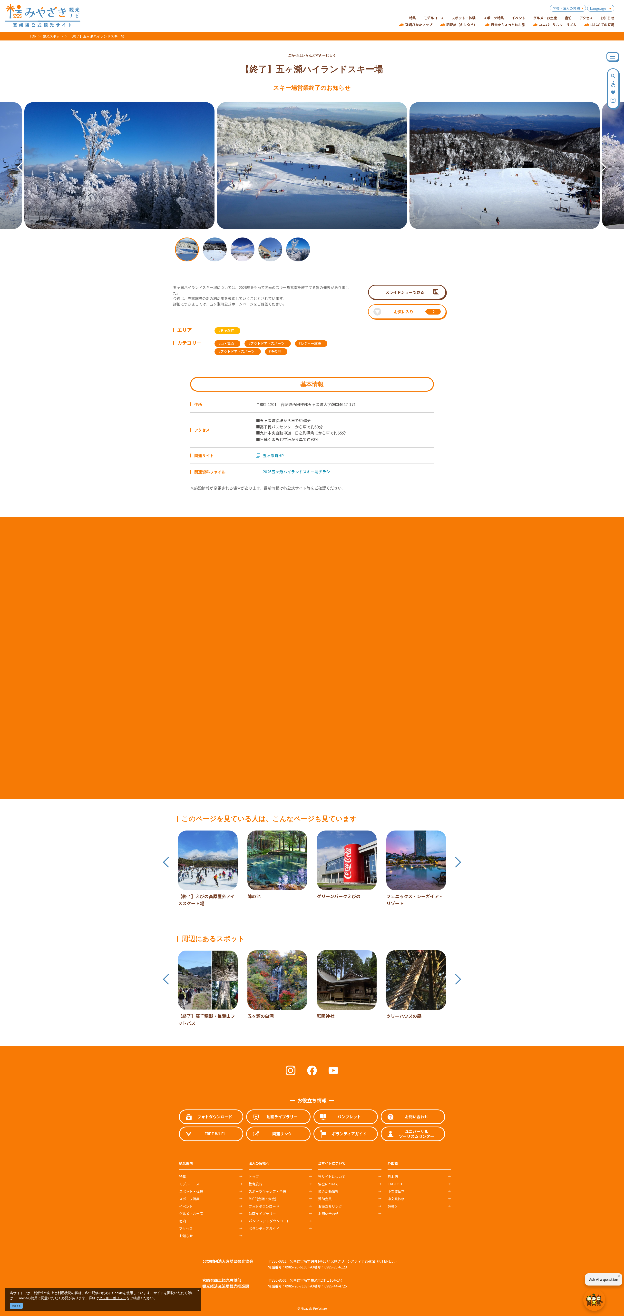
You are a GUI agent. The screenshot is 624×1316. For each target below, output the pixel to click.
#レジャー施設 (310, 343)
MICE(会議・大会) (262, 1198)
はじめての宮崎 (602, 24)
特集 (182, 1176)
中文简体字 (396, 1191)
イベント (186, 1206)
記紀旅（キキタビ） (461, 24)
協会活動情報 (328, 1191)
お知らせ (186, 1235)
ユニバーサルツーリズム (557, 24)
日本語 (393, 1176)
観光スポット (53, 36)
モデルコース (189, 1183)
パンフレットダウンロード (269, 1220)
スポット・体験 (191, 1191)
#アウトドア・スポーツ (266, 343)
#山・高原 (226, 343)
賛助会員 (325, 1198)
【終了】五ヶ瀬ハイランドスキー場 (96, 36)
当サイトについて (331, 1176)
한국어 (393, 1206)
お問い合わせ (328, 1213)
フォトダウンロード (264, 1206)
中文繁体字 (396, 1198)
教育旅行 (255, 1183)
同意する (16, 1305)
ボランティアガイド (264, 1228)
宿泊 (182, 1220)
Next (598, 160)
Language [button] (598, 8)
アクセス (186, 1228)
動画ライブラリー (262, 1213)
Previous (15, 160)
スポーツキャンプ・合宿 (267, 1191)
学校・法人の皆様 (566, 8)
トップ (254, 1176)
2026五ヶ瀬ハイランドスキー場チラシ (296, 472)
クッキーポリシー (112, 1298)
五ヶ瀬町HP (273, 455)
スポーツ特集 (189, 1198)
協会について (328, 1183)
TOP (32, 36)
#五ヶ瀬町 (226, 330)
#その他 (275, 351)
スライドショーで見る (404, 292)
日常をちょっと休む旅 (508, 24)
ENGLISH (395, 1183)
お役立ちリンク (330, 1206)
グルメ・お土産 (191, 1213)
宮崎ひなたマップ (418, 24)
